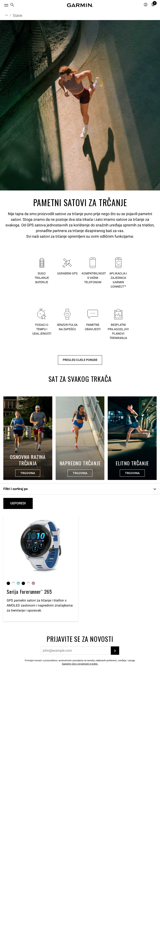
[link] (80, 105)
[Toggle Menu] (2, 4)
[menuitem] (12, 5)
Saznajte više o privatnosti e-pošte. (80, 663)
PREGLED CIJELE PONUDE (80, 360)
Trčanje (17, 15)
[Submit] (115, 650)
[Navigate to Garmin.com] (80, 5)
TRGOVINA (27, 473)
